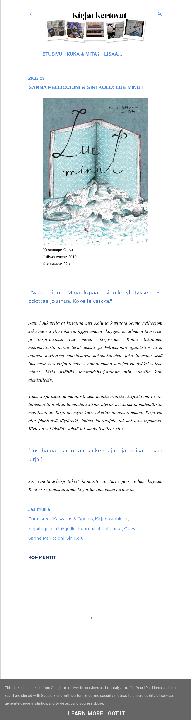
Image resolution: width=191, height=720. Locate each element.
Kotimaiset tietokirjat (100, 528)
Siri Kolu (75, 538)
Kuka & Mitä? (83, 53)
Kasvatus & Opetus (73, 518)
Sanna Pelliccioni (46, 538)
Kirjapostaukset (111, 518)
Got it (116, 713)
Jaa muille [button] (39, 509)
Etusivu (52, 53)
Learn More (85, 713)
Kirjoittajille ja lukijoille (52, 528)
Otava (130, 528)
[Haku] (160, 13)
